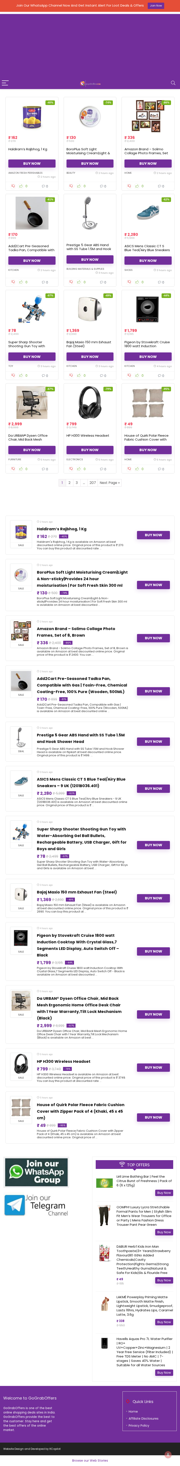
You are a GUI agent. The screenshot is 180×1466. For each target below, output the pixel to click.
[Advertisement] (90, 44)
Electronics (75, 459)
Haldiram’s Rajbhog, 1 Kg (27, 149)
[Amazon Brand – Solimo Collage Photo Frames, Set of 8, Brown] (148, 116)
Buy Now (32, 163)
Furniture (14, 459)
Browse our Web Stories (90, 1460)
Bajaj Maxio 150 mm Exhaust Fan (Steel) (89, 344)
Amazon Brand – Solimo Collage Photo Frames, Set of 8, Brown (146, 153)
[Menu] (5, 83)
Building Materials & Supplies (85, 269)
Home (128, 173)
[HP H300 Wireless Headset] (90, 402)
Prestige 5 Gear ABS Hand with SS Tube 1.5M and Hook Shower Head (89, 249)
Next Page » (110, 482)
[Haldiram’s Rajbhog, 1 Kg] (32, 116)
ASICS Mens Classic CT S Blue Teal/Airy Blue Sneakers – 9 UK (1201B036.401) (147, 250)
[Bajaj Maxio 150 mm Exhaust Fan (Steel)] (90, 309)
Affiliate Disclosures (143, 1418)
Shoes (128, 270)
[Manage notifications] (168, 1454)
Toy (10, 366)
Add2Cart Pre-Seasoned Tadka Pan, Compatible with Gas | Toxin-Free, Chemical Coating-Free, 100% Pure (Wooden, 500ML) (82, 685)
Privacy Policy (139, 1425)
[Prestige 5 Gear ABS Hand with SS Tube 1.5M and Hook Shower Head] (90, 213)
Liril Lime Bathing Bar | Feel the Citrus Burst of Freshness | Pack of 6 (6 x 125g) (144, 1181)
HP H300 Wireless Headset (88, 435)
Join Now (156, 5)
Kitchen (13, 270)
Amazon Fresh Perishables (25, 173)
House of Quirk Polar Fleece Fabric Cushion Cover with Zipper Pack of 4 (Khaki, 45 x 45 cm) (147, 441)
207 (93, 482)
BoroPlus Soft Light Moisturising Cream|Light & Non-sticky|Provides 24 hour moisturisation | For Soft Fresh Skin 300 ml (82, 579)
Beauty (71, 173)
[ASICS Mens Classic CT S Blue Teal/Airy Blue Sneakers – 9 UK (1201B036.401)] (148, 213)
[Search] (173, 83)
